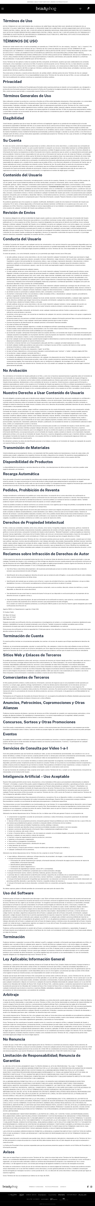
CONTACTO (63, 1186)
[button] (2, 8)
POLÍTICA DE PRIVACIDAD (51, 1186)
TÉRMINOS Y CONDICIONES (36, 1186)
